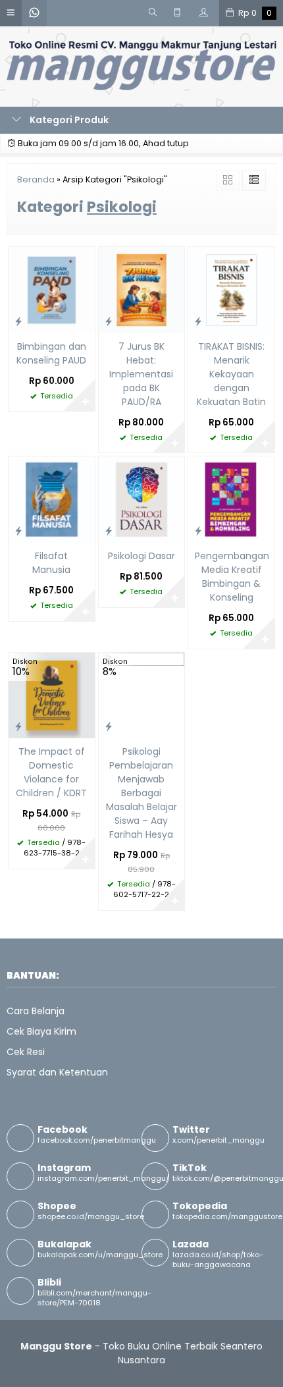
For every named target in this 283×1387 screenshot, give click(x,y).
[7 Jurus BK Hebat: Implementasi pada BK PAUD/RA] (142, 289)
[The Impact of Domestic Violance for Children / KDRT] (52, 694)
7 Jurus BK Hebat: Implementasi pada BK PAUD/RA (141, 374)
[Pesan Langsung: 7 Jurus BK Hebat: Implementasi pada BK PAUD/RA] (108, 321)
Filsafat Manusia (51, 562)
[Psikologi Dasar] (142, 499)
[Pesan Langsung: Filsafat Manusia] (18, 530)
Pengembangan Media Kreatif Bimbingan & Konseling (231, 576)
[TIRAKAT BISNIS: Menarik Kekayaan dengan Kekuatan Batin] (231, 289)
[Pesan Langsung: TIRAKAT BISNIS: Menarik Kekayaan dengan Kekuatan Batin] (198, 321)
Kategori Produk (68, 119)
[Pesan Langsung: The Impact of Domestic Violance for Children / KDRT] (18, 726)
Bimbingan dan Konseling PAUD (51, 353)
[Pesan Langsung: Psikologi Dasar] (108, 530)
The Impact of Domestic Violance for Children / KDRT (51, 772)
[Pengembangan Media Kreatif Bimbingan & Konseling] (231, 499)
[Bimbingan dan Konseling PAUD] (52, 289)
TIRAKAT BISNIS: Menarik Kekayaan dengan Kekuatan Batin (231, 374)
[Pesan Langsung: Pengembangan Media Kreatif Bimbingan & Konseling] (198, 530)
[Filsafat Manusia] (52, 499)
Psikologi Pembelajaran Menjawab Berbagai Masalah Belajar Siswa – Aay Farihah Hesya (141, 793)
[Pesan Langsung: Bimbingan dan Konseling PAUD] (18, 321)
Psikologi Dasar (141, 555)
